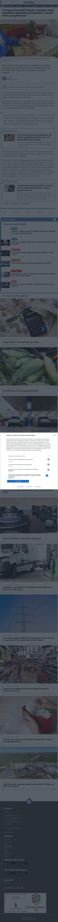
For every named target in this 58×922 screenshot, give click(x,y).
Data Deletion (20, 486)
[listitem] (29, 456)
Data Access (29, 486)
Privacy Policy (37, 486)
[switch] (48, 459)
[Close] (55, 435)
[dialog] (29, 461)
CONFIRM (18, 481)
